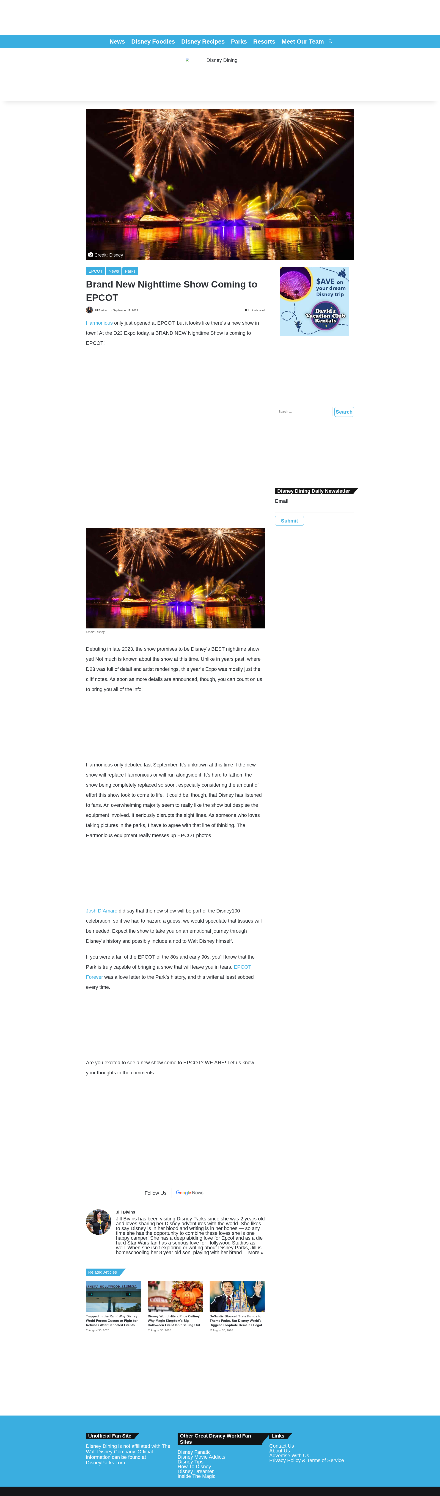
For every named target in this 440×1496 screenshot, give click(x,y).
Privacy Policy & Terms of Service (306, 1460)
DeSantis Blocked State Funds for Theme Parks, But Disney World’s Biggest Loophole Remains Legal (236, 1320)
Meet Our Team (303, 41)
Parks (239, 41)
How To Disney (194, 1466)
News (117, 41)
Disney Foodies (153, 41)
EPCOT (95, 271)
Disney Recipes (203, 41)
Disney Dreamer (196, 1471)
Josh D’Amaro (101, 911)
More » (256, 1252)
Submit (289, 521)
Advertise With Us (289, 1455)
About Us (279, 1451)
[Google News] (189, 1193)
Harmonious (99, 323)
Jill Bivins (100, 310)
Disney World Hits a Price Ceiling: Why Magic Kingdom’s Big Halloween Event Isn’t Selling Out (174, 1320)
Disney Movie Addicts (201, 1457)
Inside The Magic (196, 1476)
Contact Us (281, 1446)
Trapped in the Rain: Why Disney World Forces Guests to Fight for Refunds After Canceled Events (112, 1320)
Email (282, 501)
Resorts (264, 41)
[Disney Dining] (220, 75)
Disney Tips (191, 1462)
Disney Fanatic (194, 1452)
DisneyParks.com (105, 1463)
